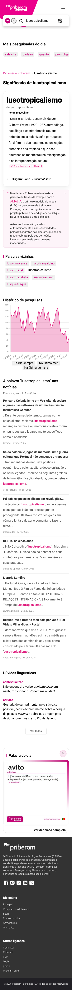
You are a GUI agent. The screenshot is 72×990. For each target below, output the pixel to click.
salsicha (10, 54)
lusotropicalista (17, 277)
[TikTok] (19, 884)
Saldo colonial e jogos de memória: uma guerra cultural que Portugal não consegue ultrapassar (35, 454)
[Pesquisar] (21, 21)
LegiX (6, 961)
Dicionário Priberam (16, 73)
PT (7, 20)
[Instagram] (12, 884)
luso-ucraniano (43, 277)
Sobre (6, 913)
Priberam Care (11, 970)
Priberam (8, 952)
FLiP (5, 957)
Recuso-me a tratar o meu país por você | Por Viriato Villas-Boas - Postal (34, 622)
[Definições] (60, 21)
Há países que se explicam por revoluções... (33, 499)
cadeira (28, 54)
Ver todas (36, 731)
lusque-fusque (16, 284)
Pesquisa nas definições (16, 909)
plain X (6, 966)
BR (13, 20)
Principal (7, 904)
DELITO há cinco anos (18, 541)
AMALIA (16, 201)
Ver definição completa (50, 830)
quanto (44, 54)
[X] (32, 884)
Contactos (8, 947)
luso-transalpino (44, 263)
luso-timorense (17, 263)
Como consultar (12, 918)
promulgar (62, 54)
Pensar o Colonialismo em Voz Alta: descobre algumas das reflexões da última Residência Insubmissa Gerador (34, 405)
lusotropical (15, 270)
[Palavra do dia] (63, 753)
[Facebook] (6, 884)
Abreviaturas (10, 923)
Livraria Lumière (14, 577)
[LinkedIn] (25, 884)
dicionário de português (23, 860)
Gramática (8, 927)
